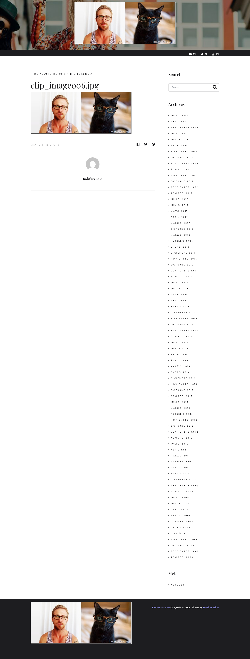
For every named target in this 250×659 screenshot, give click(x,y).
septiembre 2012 (184, 432)
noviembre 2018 (184, 152)
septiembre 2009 (185, 486)
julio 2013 (180, 402)
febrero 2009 (182, 522)
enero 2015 (180, 307)
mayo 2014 (179, 354)
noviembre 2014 (184, 319)
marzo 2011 (180, 456)
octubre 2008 (182, 545)
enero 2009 (180, 528)
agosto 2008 (182, 557)
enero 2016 (180, 247)
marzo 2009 (181, 516)
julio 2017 (180, 199)
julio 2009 (180, 498)
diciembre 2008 (184, 533)
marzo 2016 (180, 235)
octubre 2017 (182, 181)
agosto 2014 (182, 337)
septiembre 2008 (185, 551)
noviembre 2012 (184, 420)
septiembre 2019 (184, 128)
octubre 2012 (182, 426)
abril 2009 (180, 510)
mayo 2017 (179, 211)
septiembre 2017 (184, 187)
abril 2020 (180, 122)
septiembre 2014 (184, 331)
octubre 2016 (182, 229)
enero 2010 (180, 474)
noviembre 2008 (184, 539)
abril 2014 (179, 360)
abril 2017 (179, 217)
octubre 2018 (182, 158)
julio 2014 (180, 343)
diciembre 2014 (183, 313)
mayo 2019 (179, 146)
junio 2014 (180, 348)
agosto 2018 (182, 169)
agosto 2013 (182, 396)
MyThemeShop (211, 607)
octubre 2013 (182, 390)
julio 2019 (180, 134)
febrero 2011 (182, 462)
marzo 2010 (181, 468)
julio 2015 (180, 283)
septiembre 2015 (184, 271)
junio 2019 (180, 140)
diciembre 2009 (184, 480)
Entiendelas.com (161, 607)
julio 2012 (180, 444)
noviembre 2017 (184, 175)
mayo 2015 (179, 295)
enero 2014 (180, 372)
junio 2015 (180, 289)
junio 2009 (180, 504)
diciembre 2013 (183, 378)
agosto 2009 (182, 492)
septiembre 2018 (184, 163)
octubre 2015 (182, 265)
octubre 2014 (182, 325)
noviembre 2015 (184, 259)
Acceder (178, 585)
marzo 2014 (180, 366)
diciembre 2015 (183, 253)
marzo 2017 (180, 223)
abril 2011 (179, 450)
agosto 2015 (182, 277)
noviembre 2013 (184, 384)
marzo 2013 (180, 408)
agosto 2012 (182, 438)
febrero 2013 (182, 414)
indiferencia (81, 74)
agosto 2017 (182, 193)
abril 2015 (179, 301)
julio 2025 (180, 116)
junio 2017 (180, 205)
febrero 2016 (182, 241)
